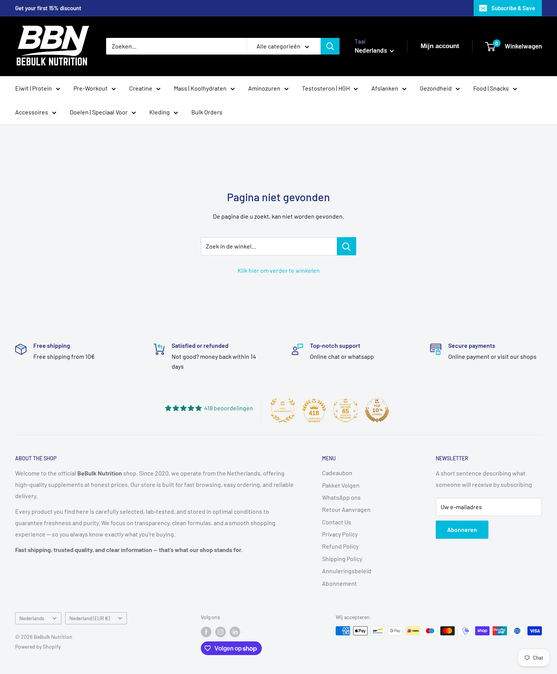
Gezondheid (436, 88)
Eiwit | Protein (33, 88)
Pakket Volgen (341, 485)
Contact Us (336, 521)
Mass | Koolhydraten (200, 88)
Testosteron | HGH (326, 88)
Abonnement (339, 583)
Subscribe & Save (513, 8)
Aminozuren (264, 88)
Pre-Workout (91, 88)
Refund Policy (340, 546)
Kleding (159, 112)
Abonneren (462, 529)
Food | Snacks (491, 88)
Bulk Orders (206, 112)
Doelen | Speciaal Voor (99, 112)
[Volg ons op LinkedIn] (235, 631)
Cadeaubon (337, 472)
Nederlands (31, 618)
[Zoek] (330, 46)
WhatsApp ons (341, 497)
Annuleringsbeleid (346, 570)
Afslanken (384, 88)
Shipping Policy (342, 558)
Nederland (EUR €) (89, 618)
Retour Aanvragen (346, 509)
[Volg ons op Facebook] (206, 631)
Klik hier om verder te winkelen (279, 270)
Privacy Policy (340, 534)
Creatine (140, 88)
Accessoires (31, 112)
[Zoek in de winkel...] (346, 246)
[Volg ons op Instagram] (220, 631)
